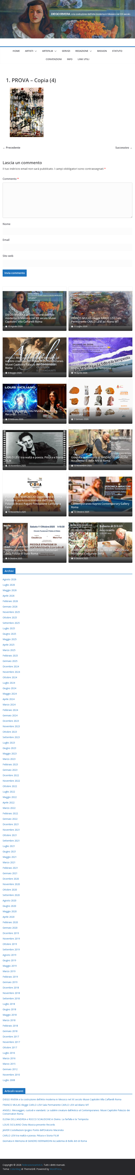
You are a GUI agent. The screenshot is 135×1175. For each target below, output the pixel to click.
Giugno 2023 (9, 748)
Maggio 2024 (10, 693)
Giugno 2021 (9, 851)
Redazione (81, 50)
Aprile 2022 (8, 802)
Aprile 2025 (8, 644)
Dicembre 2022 (11, 775)
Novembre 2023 (11, 726)
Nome (6, 224)
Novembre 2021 (11, 829)
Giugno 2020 (9, 905)
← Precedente (11, 147)
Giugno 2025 (9, 633)
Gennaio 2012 (10, 1069)
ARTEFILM (47, 50)
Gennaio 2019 (10, 982)
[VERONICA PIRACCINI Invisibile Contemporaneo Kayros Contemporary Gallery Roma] (100, 494)
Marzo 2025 (9, 650)
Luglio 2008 (9, 1080)
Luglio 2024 (9, 682)
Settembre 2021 (11, 840)
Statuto (117, 50)
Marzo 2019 (9, 971)
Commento (11, 179)
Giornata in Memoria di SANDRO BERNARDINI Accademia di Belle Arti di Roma (99, 459)
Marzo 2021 (9, 862)
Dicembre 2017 (11, 1036)
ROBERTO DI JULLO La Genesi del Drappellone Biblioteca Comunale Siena (100, 551)
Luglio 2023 (9, 742)
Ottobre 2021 (10, 835)
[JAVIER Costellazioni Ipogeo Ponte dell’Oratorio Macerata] (100, 401)
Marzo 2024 (9, 704)
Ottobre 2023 (10, 731)
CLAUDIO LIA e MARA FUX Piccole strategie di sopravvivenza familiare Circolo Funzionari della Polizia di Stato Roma (33, 550)
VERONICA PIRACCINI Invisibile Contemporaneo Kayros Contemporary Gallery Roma (100, 504)
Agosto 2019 (9, 954)
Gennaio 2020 (10, 927)
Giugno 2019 (9, 960)
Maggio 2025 (10, 639)
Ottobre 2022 (10, 786)
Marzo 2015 (9, 1063)
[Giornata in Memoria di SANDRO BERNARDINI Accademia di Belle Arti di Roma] (100, 448)
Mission (102, 50)
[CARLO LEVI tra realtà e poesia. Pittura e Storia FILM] (35, 448)
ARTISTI (29, 50)
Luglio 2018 (9, 1003)
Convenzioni (54, 59)
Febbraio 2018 (10, 1025)
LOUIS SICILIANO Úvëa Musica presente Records (30, 412)
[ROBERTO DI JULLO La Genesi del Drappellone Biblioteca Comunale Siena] (100, 540)
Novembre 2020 (11, 884)
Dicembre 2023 (11, 720)
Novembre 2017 (11, 1042)
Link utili (83, 59)
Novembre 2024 (11, 671)
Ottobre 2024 (10, 677)
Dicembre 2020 (11, 878)
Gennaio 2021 (10, 873)
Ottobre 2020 (10, 889)
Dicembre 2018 (11, 987)
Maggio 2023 (10, 753)
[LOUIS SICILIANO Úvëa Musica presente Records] (35, 401)
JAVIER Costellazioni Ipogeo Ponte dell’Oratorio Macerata (100, 412)
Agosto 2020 (9, 900)
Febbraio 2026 (10, 601)
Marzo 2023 (9, 759)
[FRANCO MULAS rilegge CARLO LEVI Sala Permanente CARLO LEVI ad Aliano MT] (100, 308)
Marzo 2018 (9, 1020)
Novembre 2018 (11, 993)
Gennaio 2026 (10, 606)
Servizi (66, 50)
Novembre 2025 (11, 612)
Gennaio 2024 (10, 715)
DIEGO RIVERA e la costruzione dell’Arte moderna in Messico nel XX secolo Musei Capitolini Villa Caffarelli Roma (30, 318)
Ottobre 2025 (10, 617)
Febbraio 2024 (10, 710)
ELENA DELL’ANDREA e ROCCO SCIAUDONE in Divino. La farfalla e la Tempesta (99, 366)
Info (69, 59)
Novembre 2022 (11, 780)
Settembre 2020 (11, 895)
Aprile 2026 (8, 595)
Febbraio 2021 (10, 867)
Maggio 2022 (10, 797)
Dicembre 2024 (11, 666)
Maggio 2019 (10, 965)
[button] (35, 51)
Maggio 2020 (10, 911)
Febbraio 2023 (10, 764)
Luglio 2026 (9, 584)
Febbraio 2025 (10, 655)
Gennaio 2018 (10, 1031)
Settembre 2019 (11, 949)
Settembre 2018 (11, 998)
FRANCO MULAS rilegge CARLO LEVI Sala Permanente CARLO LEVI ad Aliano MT (96, 320)
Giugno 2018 (9, 1009)
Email (6, 240)
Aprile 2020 (8, 916)
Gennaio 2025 (10, 661)
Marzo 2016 (9, 1058)
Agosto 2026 (9, 579)
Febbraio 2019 (10, 976)
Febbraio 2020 (10, 922)
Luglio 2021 (9, 846)
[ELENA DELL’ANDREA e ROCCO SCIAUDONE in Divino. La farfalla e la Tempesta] (100, 355)
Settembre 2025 (11, 622)
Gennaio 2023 (10, 769)
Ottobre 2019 (10, 944)
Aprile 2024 (8, 699)
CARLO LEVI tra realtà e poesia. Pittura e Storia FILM (34, 459)
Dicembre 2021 (11, 824)
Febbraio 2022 (10, 813)
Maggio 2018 (10, 1014)
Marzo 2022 (9, 808)
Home (16, 50)
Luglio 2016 (9, 1052)
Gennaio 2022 (10, 818)
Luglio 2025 (9, 628)
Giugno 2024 (9, 688)
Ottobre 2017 (10, 1047)
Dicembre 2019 (11, 933)
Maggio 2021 (10, 856)
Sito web (8, 256)
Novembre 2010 (11, 1074)
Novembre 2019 (11, 938)
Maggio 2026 (10, 590)
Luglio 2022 (9, 791)
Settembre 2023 (11, 737)
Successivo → (123, 147)
